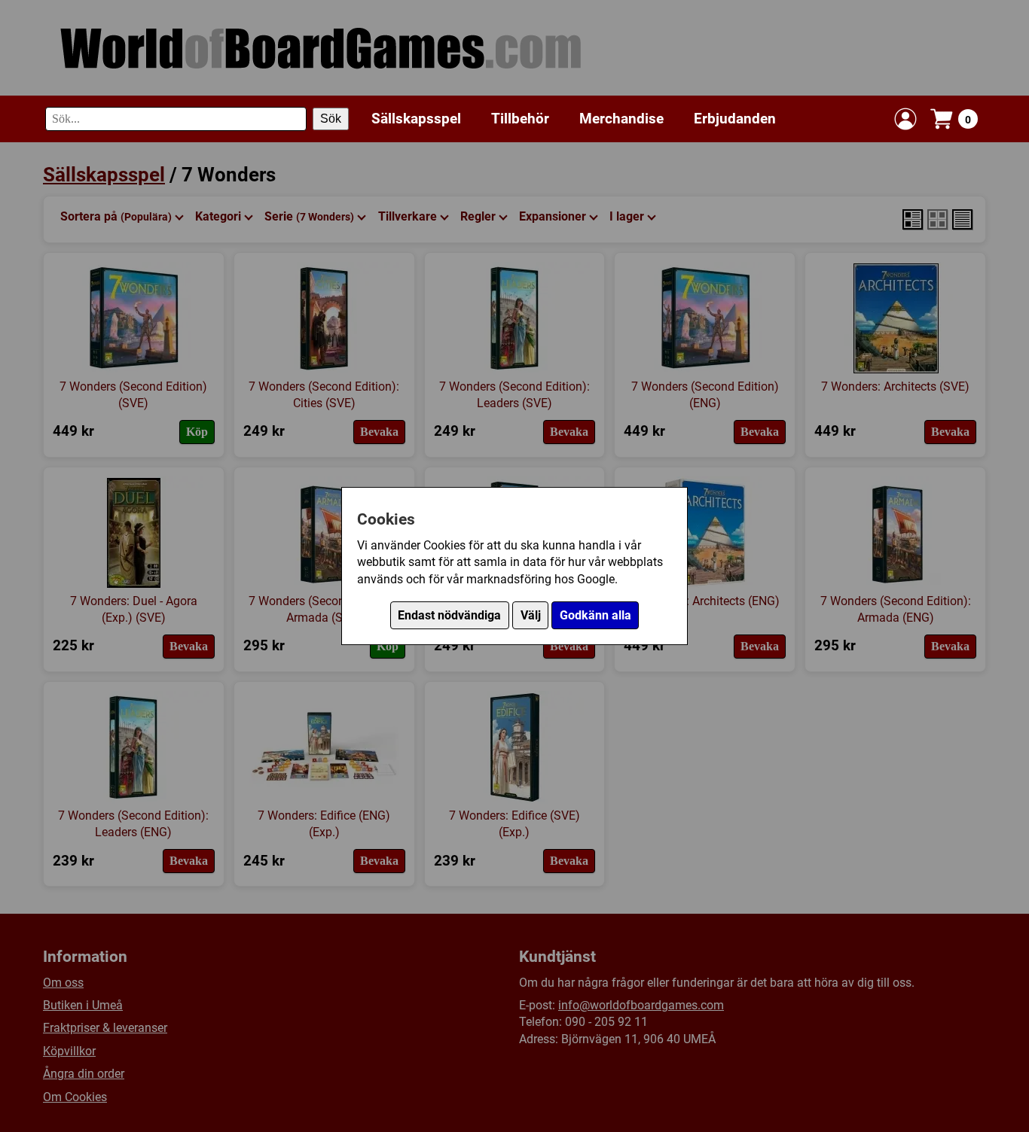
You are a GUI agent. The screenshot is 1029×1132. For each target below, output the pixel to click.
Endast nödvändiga (449, 615)
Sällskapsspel (416, 117)
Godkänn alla (595, 615)
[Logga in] (905, 119)
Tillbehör (520, 117)
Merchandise (621, 117)
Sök (330, 118)
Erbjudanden (735, 117)
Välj (531, 615)
